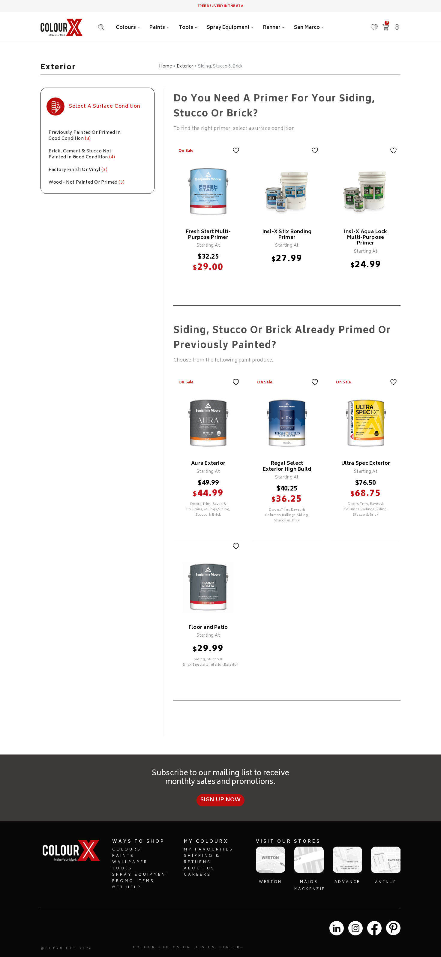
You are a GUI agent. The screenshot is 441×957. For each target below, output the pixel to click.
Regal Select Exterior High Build (287, 466)
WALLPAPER (130, 862)
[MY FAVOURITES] (374, 24)
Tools (186, 27)
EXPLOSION (175, 947)
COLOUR (144, 947)
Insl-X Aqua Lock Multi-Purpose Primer (365, 238)
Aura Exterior (208, 463)
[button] (396, 24)
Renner (272, 27)
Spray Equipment (229, 27)
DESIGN (205, 947)
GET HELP (126, 887)
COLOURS (126, 850)
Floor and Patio (208, 627)
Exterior (185, 66)
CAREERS (197, 875)
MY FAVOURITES (208, 850)
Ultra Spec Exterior (365, 463)
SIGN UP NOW (220, 800)
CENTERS (231, 947)
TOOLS (122, 869)
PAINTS (123, 856)
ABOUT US (199, 869)
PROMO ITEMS (133, 881)
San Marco (307, 27)
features (208, 281)
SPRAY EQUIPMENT (141, 875)
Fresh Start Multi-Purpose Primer (208, 235)
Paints (157, 27)
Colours (126, 27)
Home (165, 66)
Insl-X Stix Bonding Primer (287, 235)
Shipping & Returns (202, 859)
